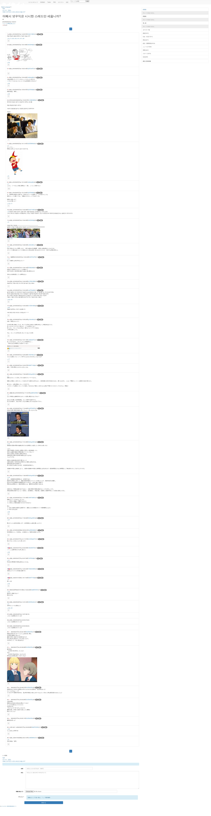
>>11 (11, 203)
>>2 (8, 579)
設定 (67, 2)
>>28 (8, 512)
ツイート (4, 23)
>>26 (11, 299)
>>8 (8, 176)
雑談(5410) (146, 33)
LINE (8, 23)
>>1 (8, 81)
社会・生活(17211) (148, 36)
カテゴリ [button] (60, 2)
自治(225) (145, 57)
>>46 (8, 94)
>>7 (10, 38)
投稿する (43, 802)
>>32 (8, 552)
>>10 (8, 203)
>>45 (11, 608)
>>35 (8, 583)
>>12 (8, 239)
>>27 (8, 520)
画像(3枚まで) (19, 791)
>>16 (8, 444)
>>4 (8, 38)
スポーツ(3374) (147, 53)
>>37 (20, 38)
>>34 (8, 62)
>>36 (8, 83)
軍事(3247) (146, 50)
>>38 (23, 38)
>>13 (11, 239)
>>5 (8, 739)
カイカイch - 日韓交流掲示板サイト (8, 806)
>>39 (8, 608)
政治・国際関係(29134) (149, 43)
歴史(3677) (146, 40)
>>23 (15, 38)
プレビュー (21, 797)
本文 (22, 772)
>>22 (12, 38)
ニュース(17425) (147, 47)
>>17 (8, 359)
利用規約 (42, 2)
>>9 (8, 211)
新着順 (144, 9)
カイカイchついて (33, 2)
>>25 (8, 299)
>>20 (8, 307)
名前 (22, 768)
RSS (54, 2)
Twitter (49, 2)
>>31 (17, 38)
